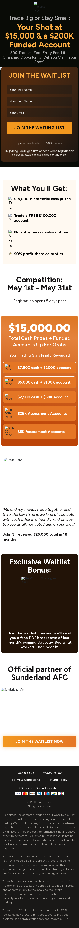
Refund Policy (57, 780)
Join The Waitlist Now (39, 741)
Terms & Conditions (26, 780)
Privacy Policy (52, 773)
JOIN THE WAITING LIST (39, 127)
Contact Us (26, 773)
